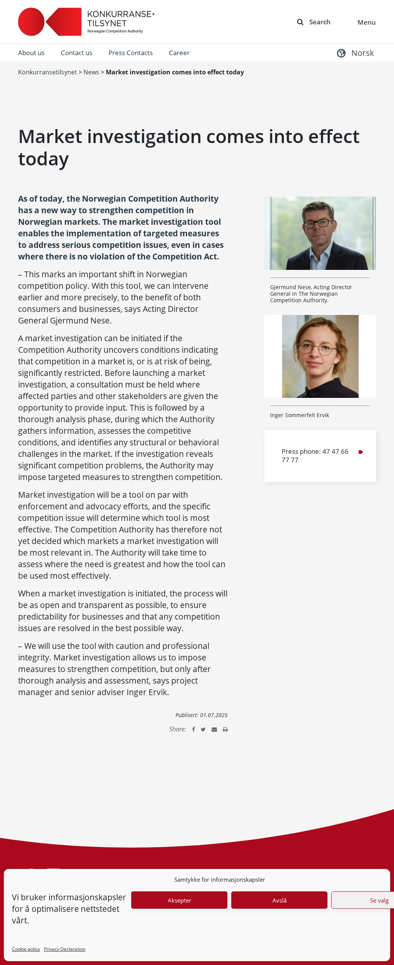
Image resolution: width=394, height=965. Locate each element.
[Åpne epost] (214, 729)
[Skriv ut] (225, 729)
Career (179, 52)
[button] (354, 52)
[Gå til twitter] (203, 729)
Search (320, 21)
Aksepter (179, 900)
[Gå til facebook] (193, 729)
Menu (366, 22)
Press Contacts (131, 52)
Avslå (279, 900)
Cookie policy (26, 949)
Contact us (76, 52)
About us (31, 52)
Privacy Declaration (64, 949)
